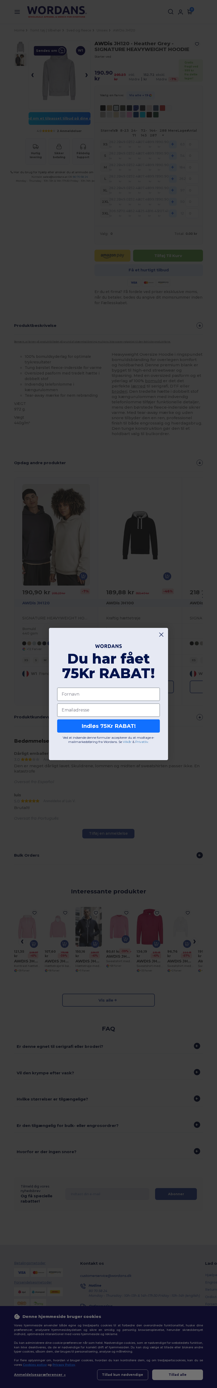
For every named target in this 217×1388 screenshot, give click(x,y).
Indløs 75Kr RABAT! (109, 726)
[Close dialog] (161, 634)
